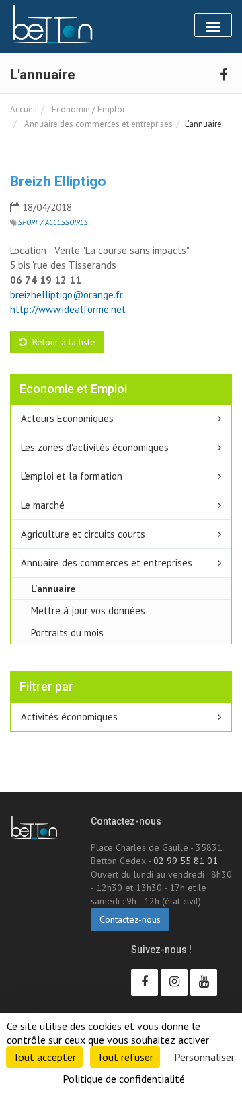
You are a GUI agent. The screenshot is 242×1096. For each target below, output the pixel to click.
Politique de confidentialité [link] (124, 1078)
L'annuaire (53, 588)
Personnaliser (204, 1057)
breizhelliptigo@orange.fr (66, 294)
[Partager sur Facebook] (223, 73)
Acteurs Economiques (67, 418)
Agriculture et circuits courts (83, 534)
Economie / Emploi (87, 109)
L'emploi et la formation (71, 476)
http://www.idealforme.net (69, 309)
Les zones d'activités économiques (95, 447)
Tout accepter (44, 1057)
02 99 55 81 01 (185, 861)
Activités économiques (69, 716)
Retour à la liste (62, 342)
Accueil (24, 109)
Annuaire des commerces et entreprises (97, 124)
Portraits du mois (67, 632)
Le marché (43, 505)
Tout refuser (125, 1057)
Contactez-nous (130, 919)
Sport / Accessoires (53, 222)
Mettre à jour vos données (88, 610)
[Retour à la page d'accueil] (53, 24)
